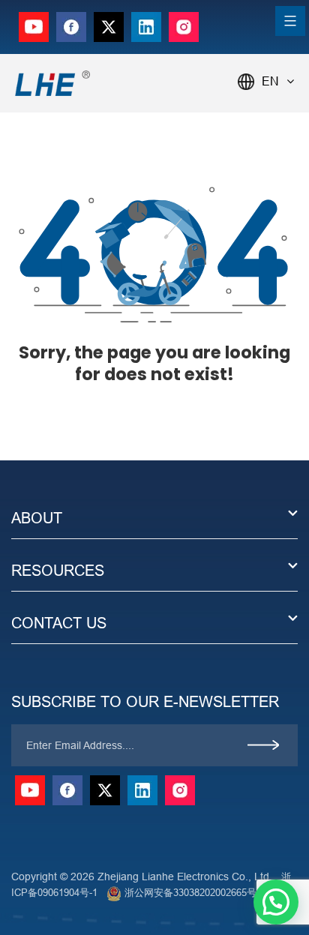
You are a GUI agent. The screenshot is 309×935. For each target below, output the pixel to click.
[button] (276, 902)
